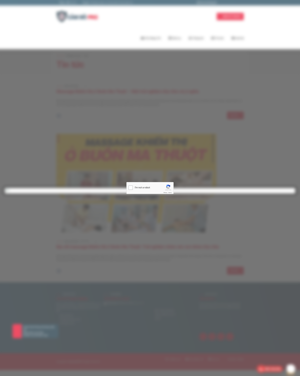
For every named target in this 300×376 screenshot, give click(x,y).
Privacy (165, 192)
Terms (170, 192)
